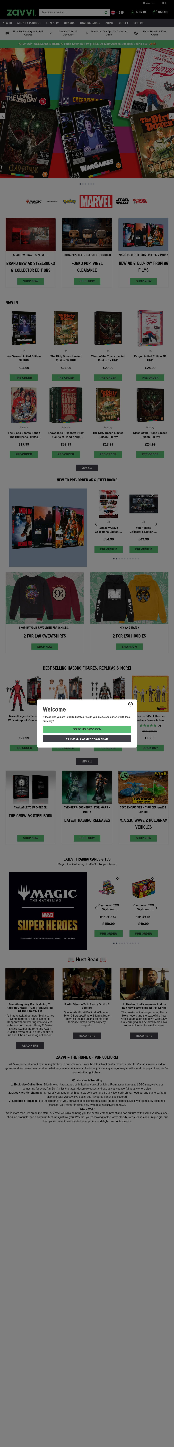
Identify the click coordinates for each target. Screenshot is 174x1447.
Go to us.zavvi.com (87, 729)
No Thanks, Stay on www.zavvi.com (87, 738)
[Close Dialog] (130, 704)
